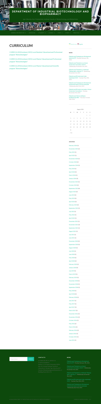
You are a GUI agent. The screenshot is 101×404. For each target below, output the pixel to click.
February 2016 (73, 330)
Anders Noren (83, 399)
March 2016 (72, 327)
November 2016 (73, 317)
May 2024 (72, 168)
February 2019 (73, 277)
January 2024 (72, 178)
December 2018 (73, 280)
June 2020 (71, 254)
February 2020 (73, 264)
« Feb (71, 132)
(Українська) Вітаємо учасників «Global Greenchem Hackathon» (80, 90)
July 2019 (71, 271)
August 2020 (72, 247)
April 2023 (72, 201)
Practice (76, 32)
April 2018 (72, 294)
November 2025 (73, 149)
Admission (32, 32)
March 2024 (72, 175)
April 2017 (72, 307)
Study (67, 32)
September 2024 (73, 165)
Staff (59, 32)
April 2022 (72, 218)
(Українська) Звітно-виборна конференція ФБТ (77, 96)
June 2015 (71, 340)
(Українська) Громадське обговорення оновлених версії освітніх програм (80, 83)
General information (17, 32)
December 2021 (73, 221)
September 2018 (73, 287)
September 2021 (73, 228)
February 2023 (73, 205)
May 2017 (72, 304)
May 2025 (72, 152)
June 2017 (71, 300)
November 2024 (73, 158)
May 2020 (72, 257)
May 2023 (72, 198)
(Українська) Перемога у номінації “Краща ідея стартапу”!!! (79, 70)
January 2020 (72, 267)
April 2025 (72, 155)
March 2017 (72, 310)
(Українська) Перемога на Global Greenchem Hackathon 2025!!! (78, 63)
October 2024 (73, 162)
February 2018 (73, 297)
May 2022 (72, 214)
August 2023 (72, 191)
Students (41, 32)
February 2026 (73, 145)
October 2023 (73, 185)
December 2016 (73, 313)
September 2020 (73, 244)
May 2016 (72, 323)
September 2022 (73, 208)
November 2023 (73, 182)
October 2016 (73, 320)
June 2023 (71, 195)
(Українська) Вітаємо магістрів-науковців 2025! (78, 77)
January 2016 (72, 333)
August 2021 (72, 231)
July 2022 (71, 211)
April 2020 (72, 261)
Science (51, 32)
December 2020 (73, 241)
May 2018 (72, 290)
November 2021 (73, 224)
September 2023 (73, 188)
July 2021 (71, 234)
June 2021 (71, 238)
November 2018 (73, 284)
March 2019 (72, 274)
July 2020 (71, 251)
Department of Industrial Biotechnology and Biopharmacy (50, 12)
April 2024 (72, 172)
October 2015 (73, 337)
